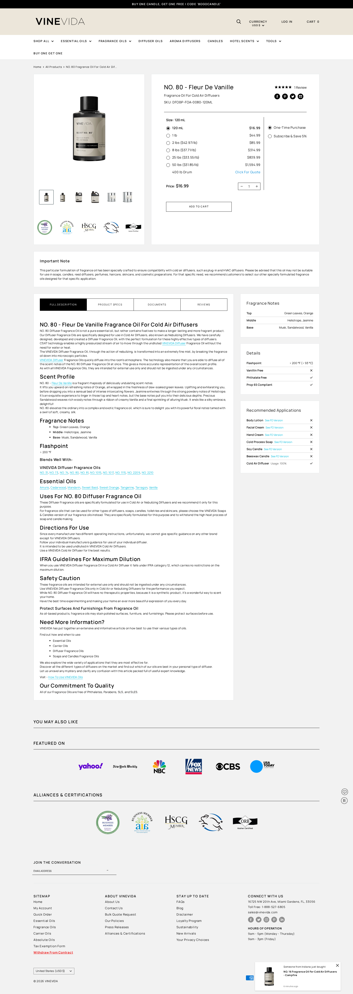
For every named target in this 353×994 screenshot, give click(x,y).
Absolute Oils (44, 940)
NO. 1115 (120, 472)
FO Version (276, 420)
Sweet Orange (109, 487)
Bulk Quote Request (120, 914)
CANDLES (215, 41)
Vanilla (153, 487)
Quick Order (43, 914)
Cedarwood (58, 487)
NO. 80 (74, 472)
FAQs (180, 902)
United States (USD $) (50, 971)
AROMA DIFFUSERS (185, 41)
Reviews (204, 304)
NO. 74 (64, 472)
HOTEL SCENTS (242, 41)
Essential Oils (44, 921)
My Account (43, 908)
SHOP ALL (41, 41)
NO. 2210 (148, 472)
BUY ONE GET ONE (48, 53)
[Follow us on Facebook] (251, 920)
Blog (179, 908)
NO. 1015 (95, 472)
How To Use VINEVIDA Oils (65, 677)
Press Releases (117, 927)
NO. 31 (44, 472)
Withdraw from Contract (53, 952)
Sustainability (187, 927)
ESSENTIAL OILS (74, 41)
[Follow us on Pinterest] (274, 920)
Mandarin (74, 487)
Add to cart (199, 206)
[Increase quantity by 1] (258, 186)
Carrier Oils (42, 933)
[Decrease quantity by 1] (240, 186)
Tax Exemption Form (49, 946)
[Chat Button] (344, 791)
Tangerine (127, 487)
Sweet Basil (90, 487)
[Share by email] (300, 96)
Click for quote (247, 172)
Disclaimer (184, 914)
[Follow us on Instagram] (266, 920)
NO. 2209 (133, 472)
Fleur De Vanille (62, 383)
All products (54, 67)
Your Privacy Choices (192, 940)
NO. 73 (53, 472)
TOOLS (271, 41)
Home (37, 67)
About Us (112, 902)
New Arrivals (186, 933)
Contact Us (114, 908)
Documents (157, 304)
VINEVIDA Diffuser (174, 343)
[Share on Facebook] (277, 96)
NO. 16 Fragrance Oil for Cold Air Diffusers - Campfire (310, 973)
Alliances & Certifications (125, 933)
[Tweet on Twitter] (293, 96)
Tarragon (141, 487)
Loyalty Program (189, 921)
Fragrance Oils (45, 927)
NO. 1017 (108, 472)
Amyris (44, 487)
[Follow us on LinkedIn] (282, 920)
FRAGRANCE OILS (113, 41)
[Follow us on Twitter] (258, 920)
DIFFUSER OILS (151, 41)
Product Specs (110, 304)
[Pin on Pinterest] (285, 96)
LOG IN (287, 21)
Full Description (63, 304)
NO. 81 (84, 472)
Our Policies (114, 921)
